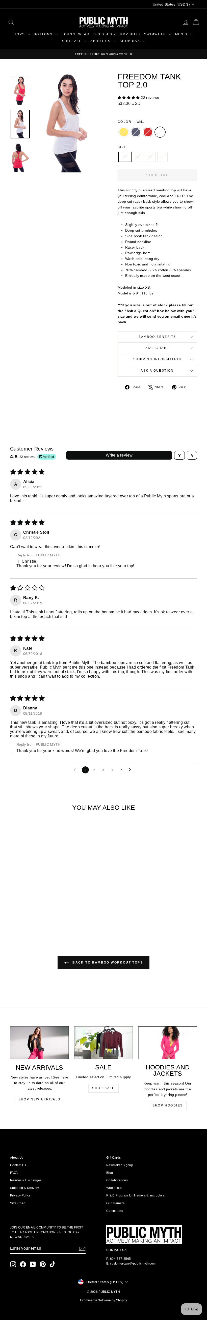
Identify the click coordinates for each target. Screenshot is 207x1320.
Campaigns (114, 1211)
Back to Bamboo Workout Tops (107, 962)
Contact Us (18, 1165)
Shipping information (157, 359)
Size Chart (157, 348)
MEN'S (182, 34)
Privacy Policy (20, 1195)
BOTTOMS (44, 34)
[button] (129, 98)
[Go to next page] (131, 769)
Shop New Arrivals (39, 1099)
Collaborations (117, 1180)
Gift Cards (113, 1157)
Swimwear (156, 34)
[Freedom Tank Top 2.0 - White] (41, 913)
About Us (16, 1157)
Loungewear (76, 34)
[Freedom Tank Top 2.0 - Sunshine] (21, 913)
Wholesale (114, 1188)
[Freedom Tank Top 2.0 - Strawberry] (34, 913)
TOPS (20, 34)
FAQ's (14, 1173)
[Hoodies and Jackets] (167, 1042)
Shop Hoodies (167, 1105)
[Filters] (179, 455)
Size (122, 147)
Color (131, 122)
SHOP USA (130, 41)
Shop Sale (103, 1088)
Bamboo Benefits (157, 337)
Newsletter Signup (119, 1165)
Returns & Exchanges (26, 1180)
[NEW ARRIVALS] (39, 1042)
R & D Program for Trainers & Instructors (135, 1195)
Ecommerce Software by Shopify (103, 1300)
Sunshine (124, 132)
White (160, 132)
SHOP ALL (72, 41)
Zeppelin (136, 132)
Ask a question (157, 370)
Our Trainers (115, 1203)
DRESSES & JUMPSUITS (116, 34)
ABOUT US (101, 41)
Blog (109, 1173)
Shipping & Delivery (24, 1188)
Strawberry (148, 132)
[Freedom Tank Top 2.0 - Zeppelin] (27, 913)
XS (124, 157)
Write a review (119, 455)
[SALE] (103, 1042)
